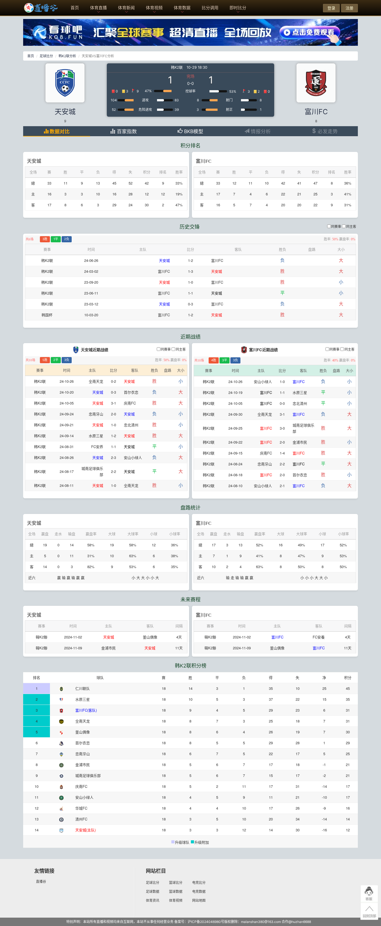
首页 (75, 7)
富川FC (316, 111)
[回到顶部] (369, 911)
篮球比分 (175, 882)
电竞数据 (199, 891)
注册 (349, 8)
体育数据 (182, 7)
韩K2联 (177, 67)
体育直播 (98, 7)
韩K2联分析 (67, 56)
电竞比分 (199, 882)
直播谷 (41, 881)
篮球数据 (175, 891)
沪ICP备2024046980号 (206, 922)
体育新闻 (126, 7)
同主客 (351, 227)
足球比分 (46, 56)
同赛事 (336, 227)
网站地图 (199, 900)
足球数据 (152, 891)
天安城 (65, 111)
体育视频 (154, 7)
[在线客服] (369, 894)
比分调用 (210, 7)
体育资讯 (152, 900)
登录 (331, 8)
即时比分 (238, 7)
